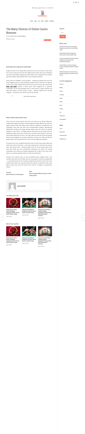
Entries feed (62, 132)
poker (35, 21)
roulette (61, 108)
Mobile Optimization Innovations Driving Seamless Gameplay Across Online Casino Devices (69, 73)
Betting (46, 21)
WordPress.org (63, 139)
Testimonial (62, 115)
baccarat (61, 84)
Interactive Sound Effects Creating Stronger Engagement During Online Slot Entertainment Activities (44, 212)
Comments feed (63, 135)
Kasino (61, 98)
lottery (42, 21)
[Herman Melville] (12, 186)
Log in (61, 128)
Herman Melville (22, 36)
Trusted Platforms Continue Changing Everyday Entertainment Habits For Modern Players (69, 67)
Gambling (51, 21)
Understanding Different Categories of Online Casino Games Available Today (29, 211)
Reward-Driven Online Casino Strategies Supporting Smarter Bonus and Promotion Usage (12, 212)
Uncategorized (63, 119)
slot (39, 21)
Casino (31, 21)
